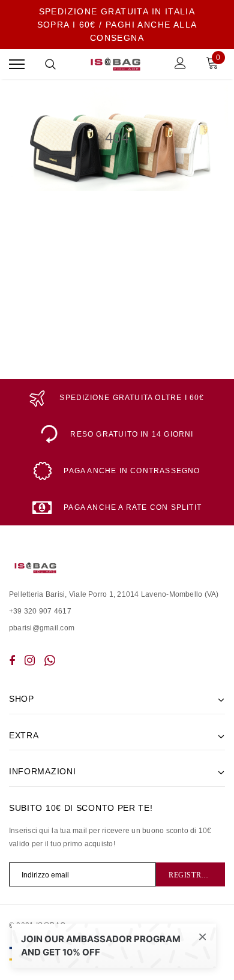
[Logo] (115, 64)
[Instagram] (30, 660)
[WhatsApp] (49, 660)
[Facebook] (12, 660)
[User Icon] (180, 64)
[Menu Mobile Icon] (17, 64)
